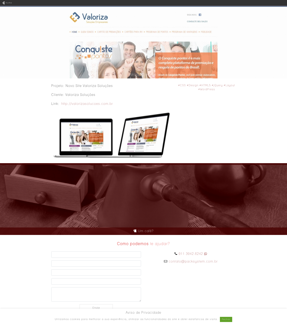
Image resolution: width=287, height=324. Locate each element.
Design (193, 85)
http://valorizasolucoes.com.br (87, 104)
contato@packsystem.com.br (193, 261)
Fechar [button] (226, 319)
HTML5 (206, 85)
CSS (183, 85)
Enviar (96, 307)
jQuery (218, 85)
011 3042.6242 (191, 254)
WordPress (207, 89)
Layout (230, 85)
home (8, 3)
